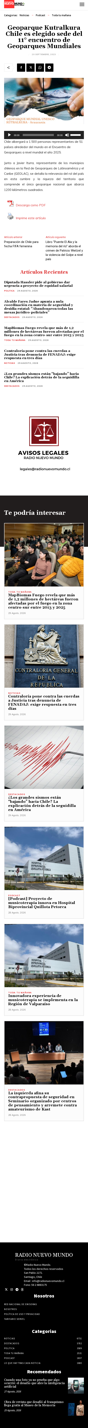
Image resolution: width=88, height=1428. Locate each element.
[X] (30, 68)
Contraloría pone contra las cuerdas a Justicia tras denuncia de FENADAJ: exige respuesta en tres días (40, 354)
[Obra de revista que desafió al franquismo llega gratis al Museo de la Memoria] (76, 1408)
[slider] (76, 134)
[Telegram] (49, 68)
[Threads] (22, 1289)
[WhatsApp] (40, 68)
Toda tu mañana (61, 15)
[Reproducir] (9, 135)
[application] (44, 135)
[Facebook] (21, 68)
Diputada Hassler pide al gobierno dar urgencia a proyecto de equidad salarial (38, 284)
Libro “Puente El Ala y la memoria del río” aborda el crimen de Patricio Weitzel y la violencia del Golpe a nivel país (64, 250)
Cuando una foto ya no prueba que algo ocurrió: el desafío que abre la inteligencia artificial (34, 1383)
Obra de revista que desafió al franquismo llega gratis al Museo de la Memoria (34, 1404)
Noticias (24, 15)
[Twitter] (6, 1289)
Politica (9, 290)
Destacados (11, 317)
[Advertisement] (44, 1165)
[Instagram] (11, 1289)
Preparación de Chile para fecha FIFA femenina (21, 244)
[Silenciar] (67, 135)
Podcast (40, 15)
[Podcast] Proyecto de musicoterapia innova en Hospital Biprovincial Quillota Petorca (41, 902)
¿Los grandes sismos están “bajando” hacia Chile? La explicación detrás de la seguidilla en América (41, 377)
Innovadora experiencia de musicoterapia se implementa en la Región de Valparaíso (43, 1000)
